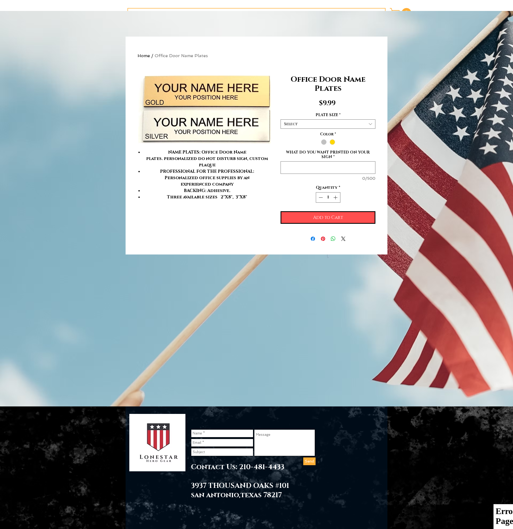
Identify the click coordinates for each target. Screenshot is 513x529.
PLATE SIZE (328, 115)
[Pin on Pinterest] (323, 239)
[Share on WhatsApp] (333, 239)
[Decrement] (320, 197)
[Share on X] (343, 239)
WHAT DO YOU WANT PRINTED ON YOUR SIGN (328, 154)
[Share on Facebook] (313, 239)
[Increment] (336, 197)
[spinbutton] (328, 197)
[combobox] (328, 124)
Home (144, 55)
